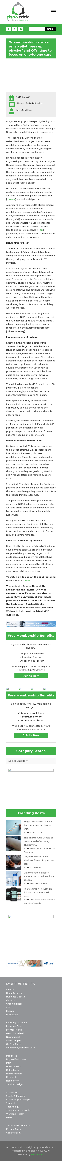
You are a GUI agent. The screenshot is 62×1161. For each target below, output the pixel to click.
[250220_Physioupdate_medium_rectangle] (31, 770)
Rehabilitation (14, 1073)
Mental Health (14, 1029)
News (31, 883)
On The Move (35, 867)
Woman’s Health (15, 1114)
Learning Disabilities (17, 1022)
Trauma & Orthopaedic (18, 1110)
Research (11, 1077)
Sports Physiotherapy (18, 1099)
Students (11, 1103)
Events (10, 1011)
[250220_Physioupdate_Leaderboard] (31, 626)
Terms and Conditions (18, 1125)
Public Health (13, 1066)
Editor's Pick (34, 899)
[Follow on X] (14, 29)
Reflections (12, 1070)
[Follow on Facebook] (8, 29)
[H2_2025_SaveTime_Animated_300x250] (31, 917)
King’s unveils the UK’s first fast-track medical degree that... (38, 825)
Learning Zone (35, 832)
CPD (8, 1007)
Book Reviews (14, 993)
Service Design (14, 1084)
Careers (10, 1000)
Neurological (13, 1037)
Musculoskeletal (48, 899)
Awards (10, 989)
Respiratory (12, 1080)
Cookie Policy (13, 1132)
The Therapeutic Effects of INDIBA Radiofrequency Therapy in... (38, 841)
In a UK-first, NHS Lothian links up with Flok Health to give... (39, 892)
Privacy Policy (13, 1129)
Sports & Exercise (47, 848)
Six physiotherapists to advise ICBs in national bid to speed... (39, 876)
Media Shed (37, 1154)
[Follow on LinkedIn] (20, 29)
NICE (40, 230)
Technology (29, 852)
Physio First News (16, 1059)
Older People (13, 1040)
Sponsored (34, 848)
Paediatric (11, 1055)
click (27, 580)
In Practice (12, 1014)
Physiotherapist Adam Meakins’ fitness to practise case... (39, 860)
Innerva (11, 199)
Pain (8, 1063)
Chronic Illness (14, 1003)
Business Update (15, 996)
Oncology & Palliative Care (20, 1047)
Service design (41, 883)
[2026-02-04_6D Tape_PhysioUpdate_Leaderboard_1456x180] (31, 965)
